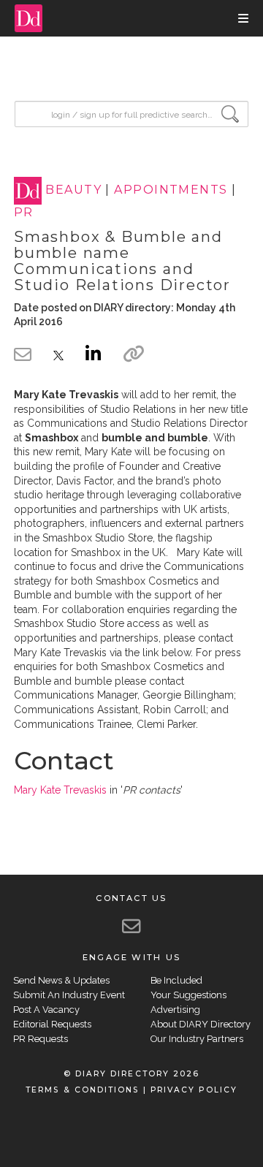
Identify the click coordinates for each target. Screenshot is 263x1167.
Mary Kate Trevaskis (60, 790)
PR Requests (40, 1038)
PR (24, 212)
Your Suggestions (188, 994)
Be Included (176, 980)
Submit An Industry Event (69, 994)
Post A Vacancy (46, 1009)
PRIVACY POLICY (193, 1090)
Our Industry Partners (196, 1038)
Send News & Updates (61, 980)
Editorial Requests (52, 1024)
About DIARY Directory (200, 1024)
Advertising (175, 1009)
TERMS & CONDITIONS (82, 1090)
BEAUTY (73, 190)
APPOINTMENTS (170, 190)
